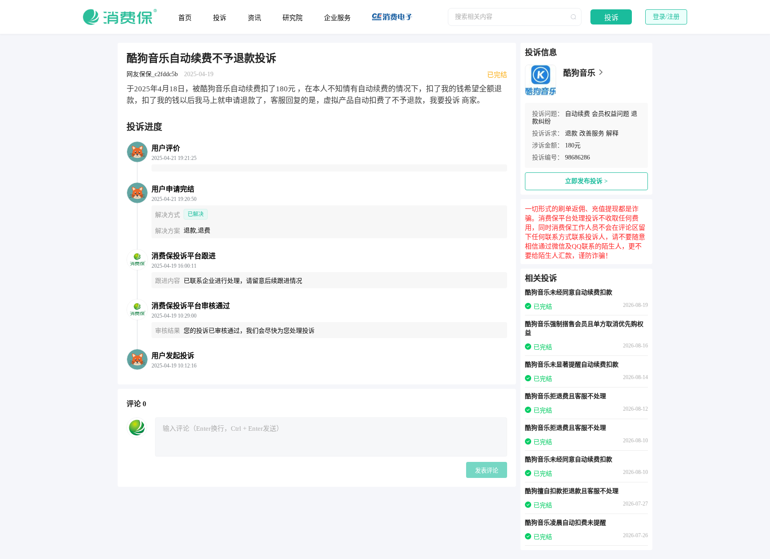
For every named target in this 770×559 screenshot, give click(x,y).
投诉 (219, 17)
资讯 (254, 17)
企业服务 (337, 17)
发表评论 (486, 470)
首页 (185, 17)
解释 (612, 133)
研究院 (293, 17)
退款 (571, 133)
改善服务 (591, 133)
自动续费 (577, 113)
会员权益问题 (610, 113)
